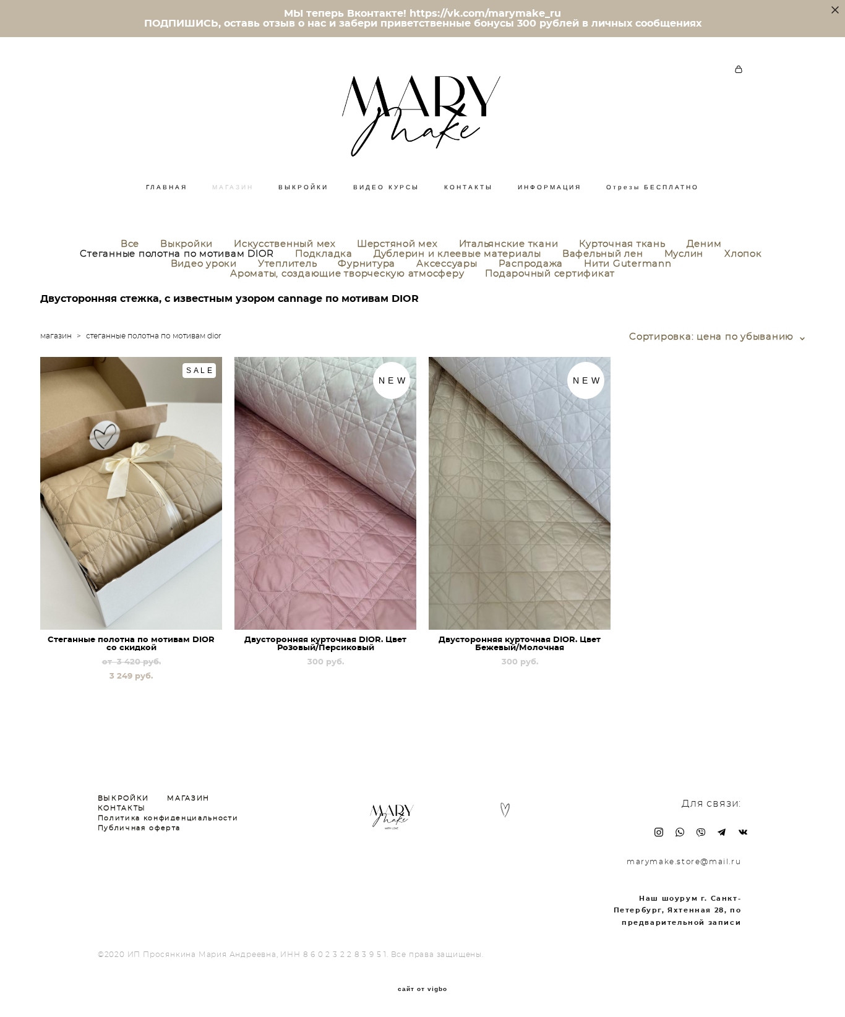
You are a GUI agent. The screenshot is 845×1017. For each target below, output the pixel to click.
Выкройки (186, 244)
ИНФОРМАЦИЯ (549, 187)
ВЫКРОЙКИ (303, 187)
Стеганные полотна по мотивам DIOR (177, 254)
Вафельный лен (602, 254)
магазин (56, 336)
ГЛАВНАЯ (166, 187)
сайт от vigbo (422, 989)
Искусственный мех (285, 244)
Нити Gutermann (628, 263)
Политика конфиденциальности (168, 818)
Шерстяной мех (397, 244)
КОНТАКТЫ (468, 187)
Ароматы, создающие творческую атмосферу (347, 273)
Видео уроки (204, 263)
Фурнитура (366, 263)
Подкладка (324, 254)
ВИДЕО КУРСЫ (386, 187)
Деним (704, 244)
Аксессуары (447, 263)
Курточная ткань (622, 244)
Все (130, 244)
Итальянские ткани (509, 244)
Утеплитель (287, 263)
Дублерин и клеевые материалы (457, 254)
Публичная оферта (139, 828)
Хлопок (743, 254)
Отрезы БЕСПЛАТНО (652, 187)
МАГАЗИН (233, 187)
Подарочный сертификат (550, 273)
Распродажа (531, 263)
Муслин (684, 254)
